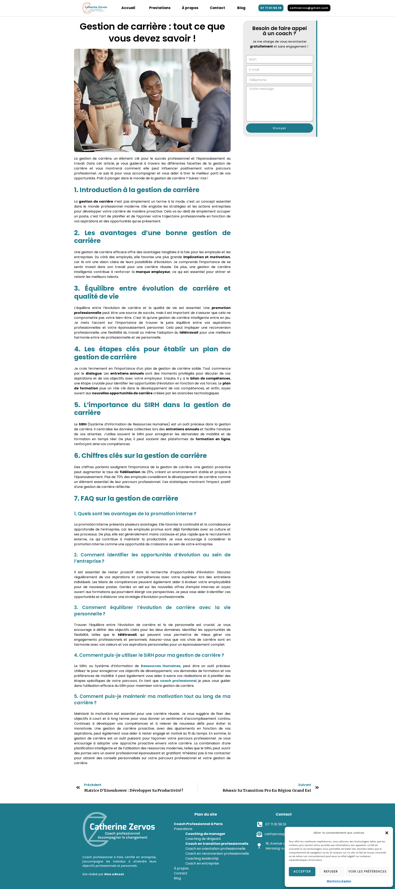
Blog (241, 7)
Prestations (160, 7)
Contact (217, 7)
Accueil (128, 7)
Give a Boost (114, 874)
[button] (387, 833)
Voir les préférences (367, 871)
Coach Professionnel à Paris (198, 824)
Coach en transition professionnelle (216, 843)
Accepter (302, 871)
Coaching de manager (205, 833)
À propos (190, 7)
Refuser (331, 871)
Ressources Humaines (160, 666)
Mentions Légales (339, 881)
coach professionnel (178, 680)
